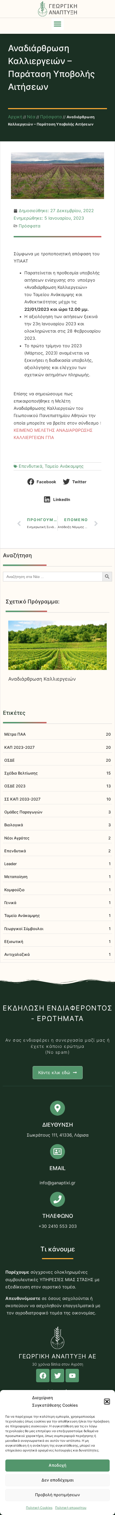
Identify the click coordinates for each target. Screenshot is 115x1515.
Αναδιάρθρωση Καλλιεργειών (42, 679)
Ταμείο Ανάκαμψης (64, 466)
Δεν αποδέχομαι (57, 1480)
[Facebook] (42, 1375)
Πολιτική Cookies (39, 1508)
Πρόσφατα (51, 116)
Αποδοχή (57, 1465)
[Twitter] (57, 1375)
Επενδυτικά (30, 466)
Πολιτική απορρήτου (70, 1508)
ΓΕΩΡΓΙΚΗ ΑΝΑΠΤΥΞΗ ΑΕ (57, 1356)
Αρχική (15, 116)
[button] (107, 1401)
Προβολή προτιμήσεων (57, 1494)
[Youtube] (72, 1375)
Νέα (31, 116)
